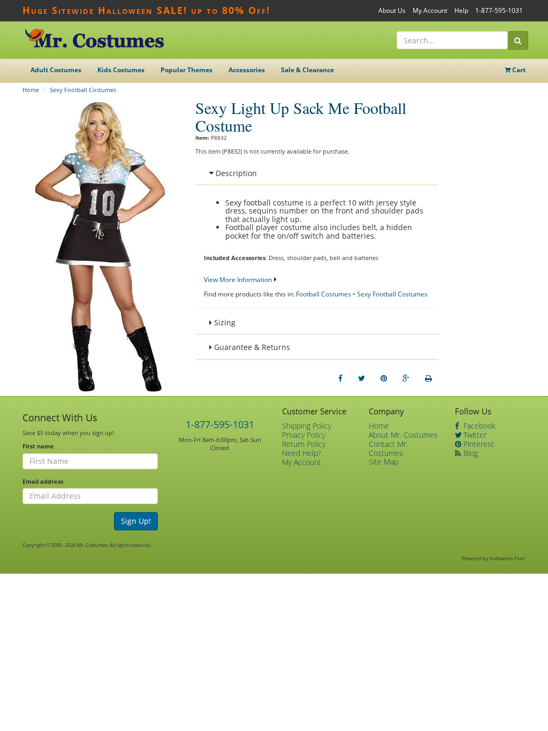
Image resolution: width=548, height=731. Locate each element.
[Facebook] (340, 378)
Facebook (478, 426)
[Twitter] (361, 378)
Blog (469, 453)
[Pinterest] (384, 378)
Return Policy (303, 444)
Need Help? (301, 453)
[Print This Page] (428, 378)
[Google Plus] (405, 378)
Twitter (473, 435)
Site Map (383, 461)
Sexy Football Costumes (83, 90)
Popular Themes (186, 69)
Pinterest (477, 444)
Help (461, 10)
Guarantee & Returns (251, 347)
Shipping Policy (306, 426)
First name (38, 446)
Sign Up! (136, 521)
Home (30, 90)
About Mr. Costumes (403, 435)
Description (235, 173)
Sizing (223, 322)
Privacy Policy (303, 435)
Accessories (247, 69)
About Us (392, 10)
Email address (42, 481)
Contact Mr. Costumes (388, 448)
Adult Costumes (56, 69)
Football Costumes (323, 294)
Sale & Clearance (307, 69)
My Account (430, 10)
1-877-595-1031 (499, 10)
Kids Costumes (120, 69)
